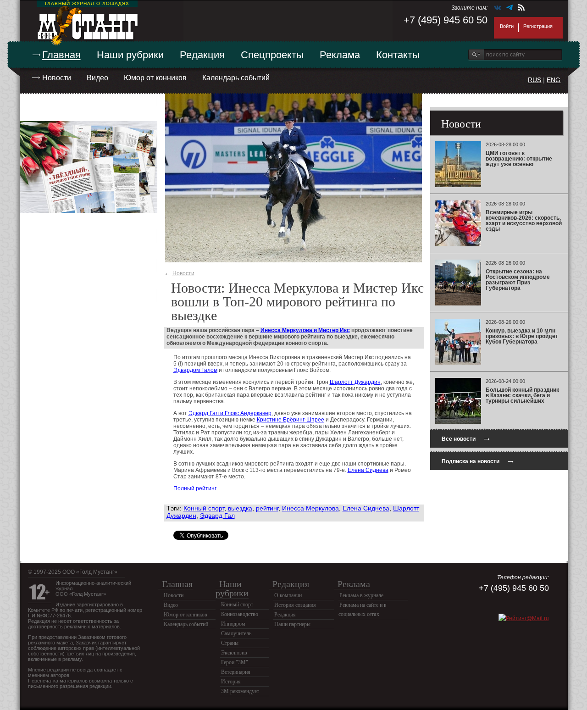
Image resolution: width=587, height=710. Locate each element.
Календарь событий (236, 78)
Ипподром (233, 624)
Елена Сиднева (368, 470)
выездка (240, 508)
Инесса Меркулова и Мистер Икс (305, 330)
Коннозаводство (239, 614)
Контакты (398, 55)
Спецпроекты (272, 55)
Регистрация (538, 26)
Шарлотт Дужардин (355, 382)
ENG (553, 79)
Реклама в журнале (361, 595)
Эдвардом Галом (195, 370)
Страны (229, 643)
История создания (295, 605)
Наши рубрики (130, 55)
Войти (507, 26)
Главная (61, 55)
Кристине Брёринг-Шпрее (290, 419)
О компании (288, 595)
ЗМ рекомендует (240, 691)
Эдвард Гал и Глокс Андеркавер (229, 413)
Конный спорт (203, 508)
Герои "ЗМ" (234, 662)
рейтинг (267, 508)
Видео (97, 78)
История (231, 681)
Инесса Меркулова (310, 508)
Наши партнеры (292, 624)
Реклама (340, 55)
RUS (534, 79)
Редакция (202, 55)
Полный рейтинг (194, 488)
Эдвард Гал (217, 515)
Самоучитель (236, 633)
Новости (56, 78)
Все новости (466, 438)
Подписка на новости (478, 460)
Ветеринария (235, 672)
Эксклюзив (234, 652)
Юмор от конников (155, 78)
